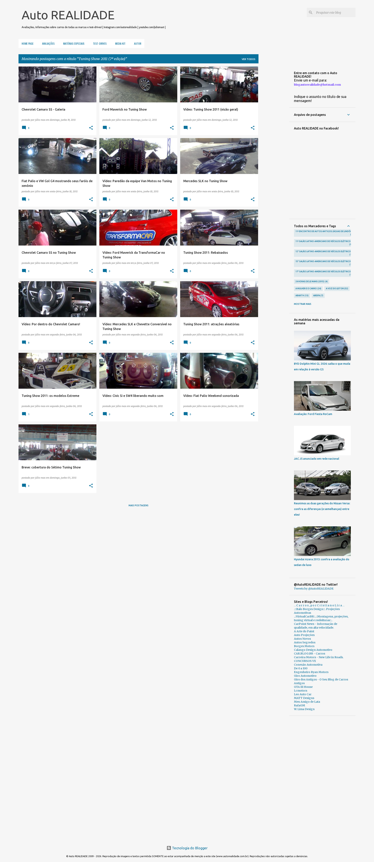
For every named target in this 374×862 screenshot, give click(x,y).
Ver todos (248, 59)
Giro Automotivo (305, 676)
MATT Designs (304, 698)
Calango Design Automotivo (313, 650)
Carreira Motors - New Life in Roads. (318, 657)
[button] (91, 127)
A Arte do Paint (304, 631)
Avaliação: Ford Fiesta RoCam (313, 414)
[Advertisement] (322, 778)
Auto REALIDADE (68, 15)
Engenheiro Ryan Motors (311, 672)
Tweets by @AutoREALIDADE (313, 588)
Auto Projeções (304, 635)
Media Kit (120, 43)
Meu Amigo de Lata (307, 701)
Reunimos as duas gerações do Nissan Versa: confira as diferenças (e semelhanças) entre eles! (322, 509)
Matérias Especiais (73, 43)
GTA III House (303, 687)
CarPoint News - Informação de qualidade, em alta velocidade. (315, 625)
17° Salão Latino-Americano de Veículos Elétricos (323, 273)
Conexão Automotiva (308, 664)
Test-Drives (100, 43)
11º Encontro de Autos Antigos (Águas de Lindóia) (324, 233)
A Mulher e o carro (307, 288)
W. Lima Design (304, 709)
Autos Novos (302, 638)
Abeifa (318, 295)
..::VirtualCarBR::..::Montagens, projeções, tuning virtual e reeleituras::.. (321, 618)
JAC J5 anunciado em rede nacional (316, 458)
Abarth (301, 295)
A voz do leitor (337, 288)
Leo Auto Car (302, 694)
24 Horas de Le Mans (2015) (311, 281)
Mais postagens (138, 505)
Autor (137, 43)
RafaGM (299, 705)
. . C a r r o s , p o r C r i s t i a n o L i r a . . (319, 605)
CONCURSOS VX (305, 661)
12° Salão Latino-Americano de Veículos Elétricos (323, 253)
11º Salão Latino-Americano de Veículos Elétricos (323, 243)
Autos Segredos (304, 642)
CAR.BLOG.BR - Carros (309, 653)
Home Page (28, 43)
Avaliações (48, 43)
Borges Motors (304, 646)
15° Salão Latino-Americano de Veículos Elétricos (323, 263)
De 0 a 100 (300, 668)
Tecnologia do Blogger (189, 848)
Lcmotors (300, 690)
